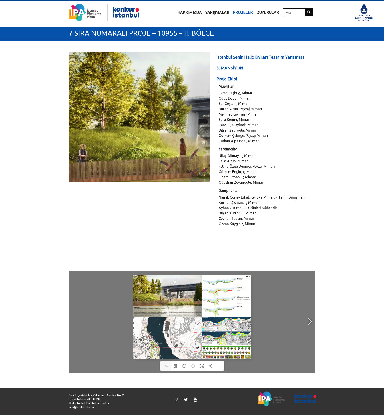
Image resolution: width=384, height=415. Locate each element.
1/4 (165, 365)
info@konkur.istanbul (82, 407)
